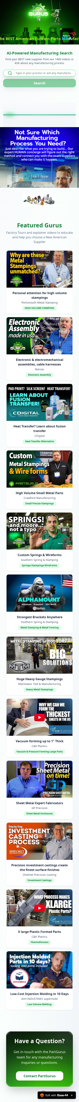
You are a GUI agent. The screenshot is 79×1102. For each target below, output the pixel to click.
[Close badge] (71, 1095)
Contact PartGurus (40, 1076)
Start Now (39, 176)
